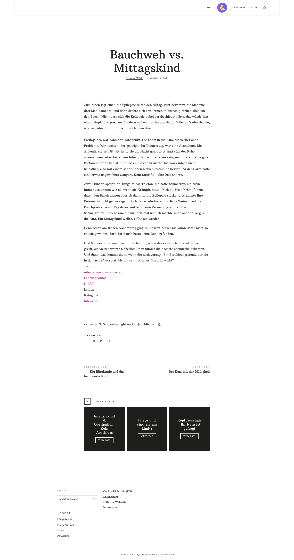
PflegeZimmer (134, 78)
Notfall (89, 284)
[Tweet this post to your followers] (94, 341)
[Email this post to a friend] (108, 341)
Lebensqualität (95, 278)
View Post (104, 440)
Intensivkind (93, 301)
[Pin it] (101, 341)
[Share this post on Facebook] (87, 341)
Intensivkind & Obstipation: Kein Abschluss (104, 424)
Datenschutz (111, 496)
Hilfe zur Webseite (114, 502)
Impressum (110, 507)
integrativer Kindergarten (103, 272)
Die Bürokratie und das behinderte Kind (115, 372)
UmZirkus (63, 535)
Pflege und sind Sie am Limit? (147, 424)
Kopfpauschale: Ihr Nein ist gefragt (189, 424)
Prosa (60, 530)
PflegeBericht (65, 519)
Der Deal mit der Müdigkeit (178, 372)
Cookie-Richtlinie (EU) (117, 491)
